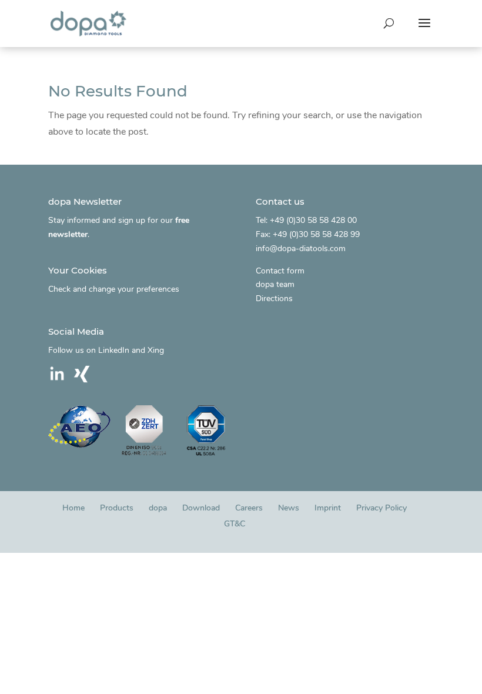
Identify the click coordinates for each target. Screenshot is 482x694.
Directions (274, 298)
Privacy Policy (381, 507)
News (288, 507)
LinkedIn (113, 350)
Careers (249, 507)
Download (201, 507)
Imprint (327, 507)
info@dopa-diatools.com (301, 248)
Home (73, 507)
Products (116, 507)
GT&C (234, 523)
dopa (158, 507)
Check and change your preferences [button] (113, 289)
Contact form (280, 270)
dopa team (275, 284)
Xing (156, 350)
